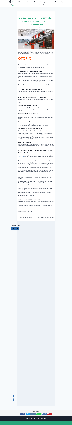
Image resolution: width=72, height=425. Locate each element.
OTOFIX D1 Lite (23, 153)
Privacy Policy (43, 418)
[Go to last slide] (13, 228)
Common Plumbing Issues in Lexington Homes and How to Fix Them (25, 217)
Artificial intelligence (36, 15)
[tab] (13, 395)
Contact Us (41, 4)
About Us (28, 418)
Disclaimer (38, 418)
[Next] (17, 228)
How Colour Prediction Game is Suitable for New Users (46, 217)
